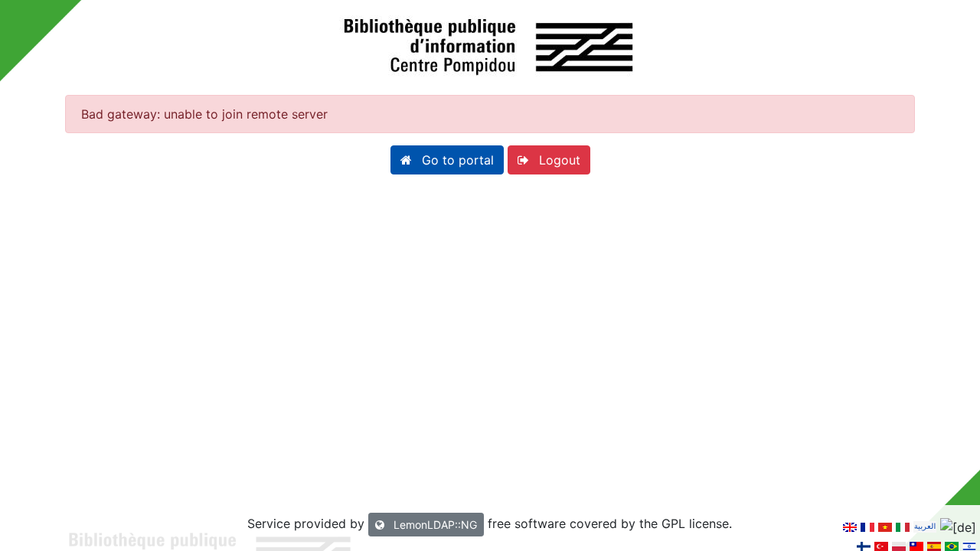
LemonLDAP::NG (433, 524)
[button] (447, 159)
